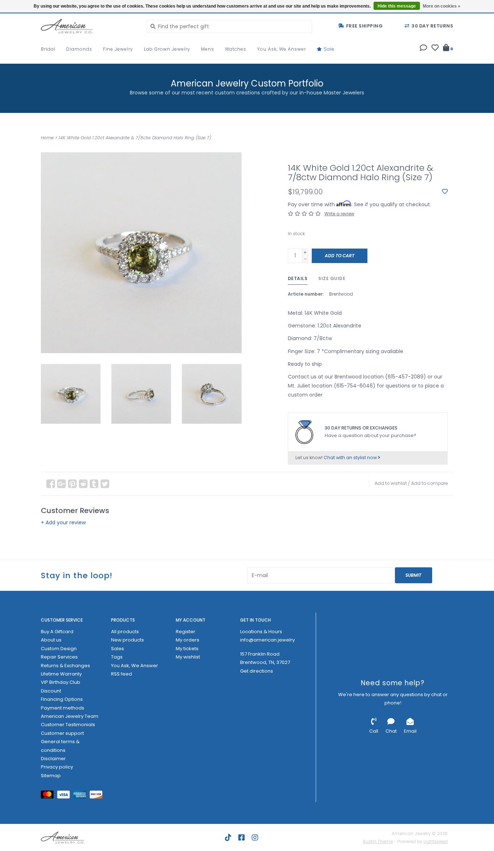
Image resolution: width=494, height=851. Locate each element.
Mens (207, 49)
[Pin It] (72, 483)
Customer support (62, 733)
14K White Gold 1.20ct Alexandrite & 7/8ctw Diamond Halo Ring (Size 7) (135, 138)
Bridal (48, 49)
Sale (328, 49)
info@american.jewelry (267, 639)
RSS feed (121, 673)
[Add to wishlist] (445, 191)
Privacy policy (57, 766)
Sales (117, 648)
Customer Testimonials (68, 724)
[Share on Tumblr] (94, 483)
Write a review (339, 214)
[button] (423, 48)
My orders (187, 639)
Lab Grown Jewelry (167, 49)
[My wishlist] (435, 48)
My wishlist (188, 656)
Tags (117, 656)
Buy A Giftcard (57, 631)
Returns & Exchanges (65, 665)
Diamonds (79, 49)
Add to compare (429, 483)
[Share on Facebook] (50, 483)
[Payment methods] (49, 796)
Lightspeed (435, 841)
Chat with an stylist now (351, 457)
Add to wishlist (391, 483)
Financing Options (62, 699)
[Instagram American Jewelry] (255, 837)
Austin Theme (378, 841)
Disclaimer (53, 758)
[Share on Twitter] (105, 483)
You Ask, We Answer (281, 49)
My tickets (187, 648)
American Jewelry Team (69, 716)
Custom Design (59, 648)
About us (51, 639)
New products (127, 639)
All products (125, 631)
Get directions (256, 671)
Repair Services (59, 656)
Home (47, 138)
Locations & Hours (261, 631)
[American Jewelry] (88, 26)
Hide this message (397, 6)
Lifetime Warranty (61, 673)
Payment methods (62, 707)
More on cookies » (441, 6)
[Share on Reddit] (83, 483)
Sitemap (51, 775)
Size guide (331, 278)
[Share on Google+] (61, 483)
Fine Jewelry (118, 49)
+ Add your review (63, 522)
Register (185, 631)
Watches (235, 49)
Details (298, 278)
